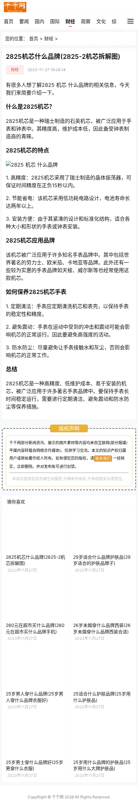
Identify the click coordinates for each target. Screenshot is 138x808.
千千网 (58, 796)
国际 (55, 21)
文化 (101, 21)
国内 (39, 21)
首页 (8, 21)
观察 (86, 21)
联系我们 (103, 458)
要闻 (24, 21)
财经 (70, 21)
